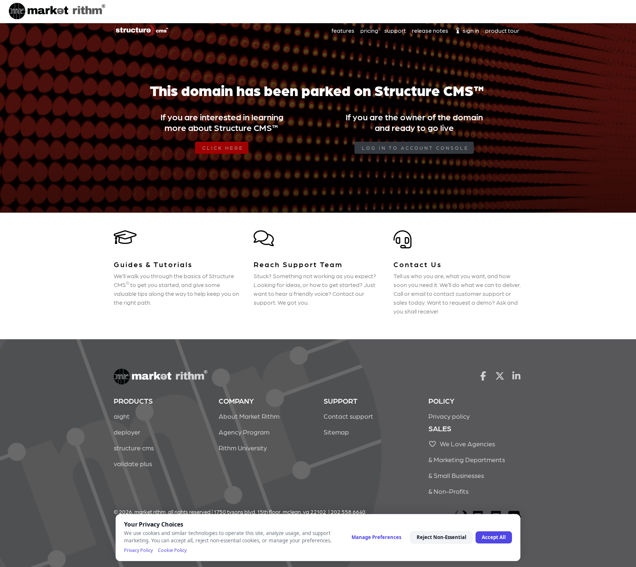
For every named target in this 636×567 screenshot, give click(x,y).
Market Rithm (57, 12)
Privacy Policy (138, 550)
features (343, 30)
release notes (430, 30)
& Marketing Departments (466, 459)
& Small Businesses (456, 475)
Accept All (494, 537)
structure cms (134, 447)
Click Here (223, 147)
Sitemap (336, 432)
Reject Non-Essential (441, 537)
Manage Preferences (376, 537)
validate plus (133, 463)
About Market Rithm (249, 416)
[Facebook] (483, 375)
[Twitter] (500, 375)
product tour (502, 30)
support (395, 30)
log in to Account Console (415, 147)
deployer (127, 432)
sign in (470, 30)
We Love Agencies (466, 443)
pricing (369, 30)
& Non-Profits (448, 491)
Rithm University (243, 447)
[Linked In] (516, 375)
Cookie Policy (172, 550)
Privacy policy (449, 416)
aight (122, 416)
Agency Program (244, 432)
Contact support (348, 416)
